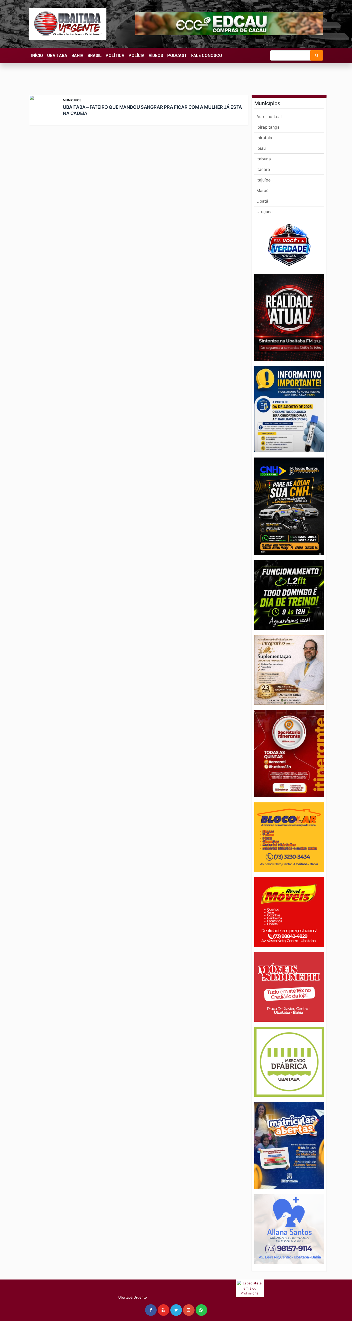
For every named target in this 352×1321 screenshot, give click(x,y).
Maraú (262, 190)
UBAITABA (57, 55)
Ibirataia (264, 137)
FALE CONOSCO (206, 55)
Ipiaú (261, 148)
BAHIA (77, 55)
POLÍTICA (115, 55)
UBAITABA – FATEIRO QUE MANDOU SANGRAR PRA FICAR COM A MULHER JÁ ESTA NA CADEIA (152, 110)
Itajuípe (263, 179)
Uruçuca (264, 211)
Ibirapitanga (268, 127)
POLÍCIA (137, 55)
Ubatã (262, 201)
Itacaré (263, 169)
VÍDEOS (156, 55)
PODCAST (177, 55)
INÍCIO (37, 55)
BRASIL (95, 55)
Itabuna (263, 158)
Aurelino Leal (269, 116)
